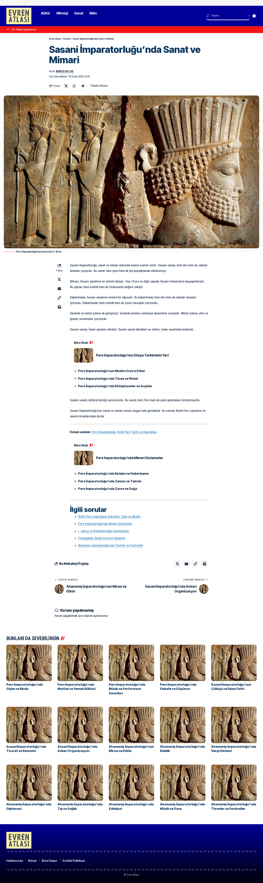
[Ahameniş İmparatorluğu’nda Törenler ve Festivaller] (234, 783)
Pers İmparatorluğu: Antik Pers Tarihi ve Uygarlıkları (124, 432)
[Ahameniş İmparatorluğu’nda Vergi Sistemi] (234, 725)
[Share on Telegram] (82, 86)
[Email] (59, 288)
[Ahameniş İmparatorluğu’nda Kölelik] (182, 725)
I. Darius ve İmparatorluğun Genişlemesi (103, 531)
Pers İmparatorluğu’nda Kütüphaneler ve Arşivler (115, 386)
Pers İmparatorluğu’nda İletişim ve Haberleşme (113, 473)
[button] (59, 297)
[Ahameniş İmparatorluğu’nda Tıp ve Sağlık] (80, 783)
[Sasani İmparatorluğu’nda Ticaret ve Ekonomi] (29, 725)
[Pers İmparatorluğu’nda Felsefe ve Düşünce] (182, 663)
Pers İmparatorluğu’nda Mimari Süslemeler (129, 458)
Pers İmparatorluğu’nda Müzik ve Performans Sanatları (127, 689)
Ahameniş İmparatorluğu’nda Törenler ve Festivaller (110, 545)
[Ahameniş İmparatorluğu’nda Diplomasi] (29, 783)
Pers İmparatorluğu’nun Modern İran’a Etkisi (111, 371)
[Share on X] (66, 86)
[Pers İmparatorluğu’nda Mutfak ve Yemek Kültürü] (80, 663)
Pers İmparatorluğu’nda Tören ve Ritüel (108, 378)
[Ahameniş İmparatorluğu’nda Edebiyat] (131, 783)
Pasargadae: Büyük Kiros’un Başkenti (101, 538)
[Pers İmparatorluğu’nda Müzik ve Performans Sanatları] (131, 663)
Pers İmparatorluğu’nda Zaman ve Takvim (109, 481)
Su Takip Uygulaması (24, 29)
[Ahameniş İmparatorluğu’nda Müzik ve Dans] (182, 783)
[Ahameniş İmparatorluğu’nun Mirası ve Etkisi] (131, 725)
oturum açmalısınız (96, 616)
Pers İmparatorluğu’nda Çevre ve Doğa (107, 489)
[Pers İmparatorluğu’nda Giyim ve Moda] (29, 663)
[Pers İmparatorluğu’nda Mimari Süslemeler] (83, 458)
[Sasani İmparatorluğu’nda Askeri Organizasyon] (80, 725)
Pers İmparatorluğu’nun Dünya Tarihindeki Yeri (132, 355)
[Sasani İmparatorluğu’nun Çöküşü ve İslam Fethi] (234, 663)
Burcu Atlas (65, 71)
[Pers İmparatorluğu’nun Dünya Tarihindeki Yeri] (83, 355)
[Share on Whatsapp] (74, 86)
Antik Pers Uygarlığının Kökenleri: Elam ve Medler (109, 516)
